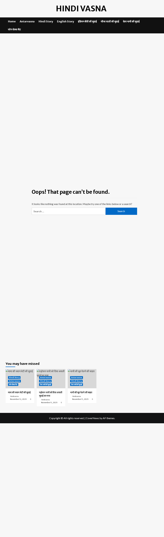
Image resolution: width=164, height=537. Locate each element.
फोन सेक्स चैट (14, 29)
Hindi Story (46, 21)
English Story (65, 21)
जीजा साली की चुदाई (110, 21)
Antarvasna (27, 21)
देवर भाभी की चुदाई (131, 21)
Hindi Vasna (81, 8)
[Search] (157, 21)
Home (12, 21)
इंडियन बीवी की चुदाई (87, 21)
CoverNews (92, 418)
